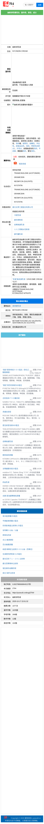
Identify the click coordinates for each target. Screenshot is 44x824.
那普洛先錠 (7, 535)
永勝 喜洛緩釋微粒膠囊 (11, 496)
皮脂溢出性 (20, 146)
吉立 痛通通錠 (8, 540)
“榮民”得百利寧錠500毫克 (12, 385)
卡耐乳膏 (17, 215)
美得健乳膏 (16, 306)
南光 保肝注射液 (9, 573)
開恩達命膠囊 (8, 455)
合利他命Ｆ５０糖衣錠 (11, 398)
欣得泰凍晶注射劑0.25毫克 (13, 526)
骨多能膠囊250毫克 (10, 516)
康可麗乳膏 (18, 234)
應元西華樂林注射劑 (10, 563)
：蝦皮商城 (21, 164)
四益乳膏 (6, 482)
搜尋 (39, 5)
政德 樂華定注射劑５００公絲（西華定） (18, 549)
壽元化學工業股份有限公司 (22, 207)
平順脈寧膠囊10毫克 (10, 521)
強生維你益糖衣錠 (9, 568)
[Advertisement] (22, 30)
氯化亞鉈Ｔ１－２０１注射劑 (14, 559)
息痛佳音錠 (7, 412)
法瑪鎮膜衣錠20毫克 (10, 469)
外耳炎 (19, 148)
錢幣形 (25, 143)
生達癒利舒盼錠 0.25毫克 (12, 554)
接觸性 (32, 143)
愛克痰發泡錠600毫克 (11, 425)
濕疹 (17, 143)
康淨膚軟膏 (18, 220)
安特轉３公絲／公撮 (10, 530)
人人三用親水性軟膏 (21, 229)
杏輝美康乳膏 (19, 225)
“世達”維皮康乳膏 (18, 279)
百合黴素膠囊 (8, 544)
